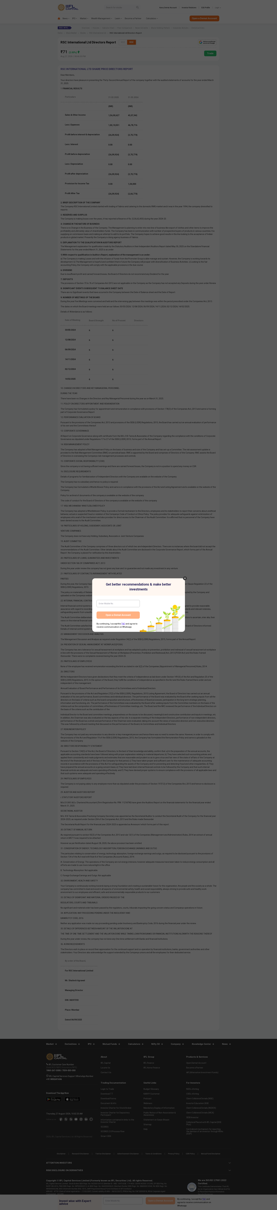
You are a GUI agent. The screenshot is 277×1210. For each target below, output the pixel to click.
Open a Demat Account (118, 615)
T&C (123, 624)
